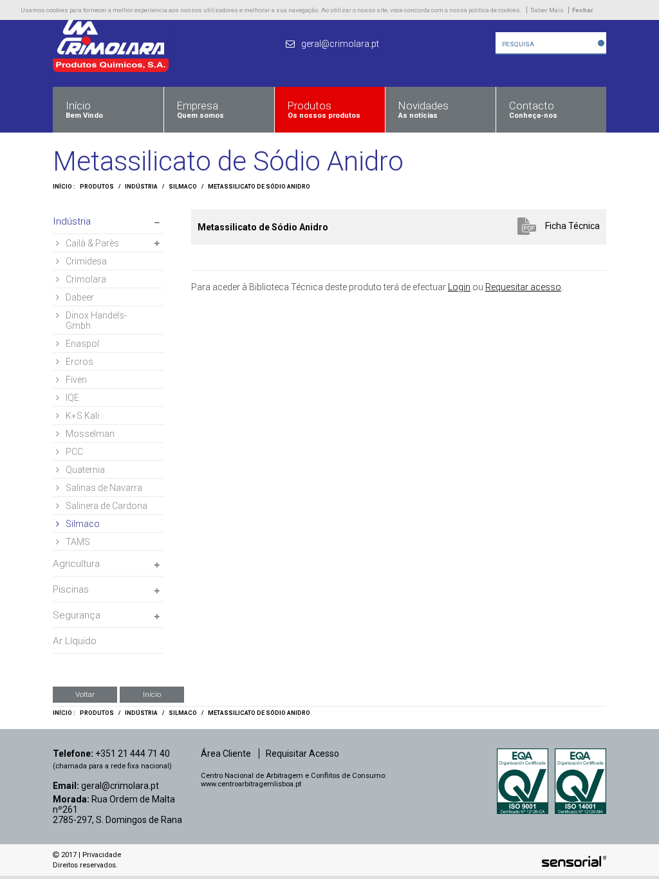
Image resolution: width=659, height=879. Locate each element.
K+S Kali (82, 416)
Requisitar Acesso (302, 753)
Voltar (85, 694)
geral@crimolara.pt (120, 786)
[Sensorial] (574, 861)
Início (152, 694)
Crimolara (86, 279)
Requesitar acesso (523, 287)
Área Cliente (226, 753)
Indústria (141, 186)
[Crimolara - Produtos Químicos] (111, 69)
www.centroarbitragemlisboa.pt (251, 784)
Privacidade (101, 855)
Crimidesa (86, 261)
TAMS (78, 542)
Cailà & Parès (92, 243)
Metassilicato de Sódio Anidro (259, 186)
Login (459, 287)
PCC (74, 452)
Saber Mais (547, 10)
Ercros (79, 361)
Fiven (76, 380)
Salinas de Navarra (104, 488)
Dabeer (80, 297)
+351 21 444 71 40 (132, 753)
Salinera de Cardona (106, 506)
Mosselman (90, 434)
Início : (64, 186)
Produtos (97, 186)
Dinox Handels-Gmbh (96, 320)
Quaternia (85, 470)
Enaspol (82, 343)
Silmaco (183, 186)
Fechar (582, 10)
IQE (72, 398)
